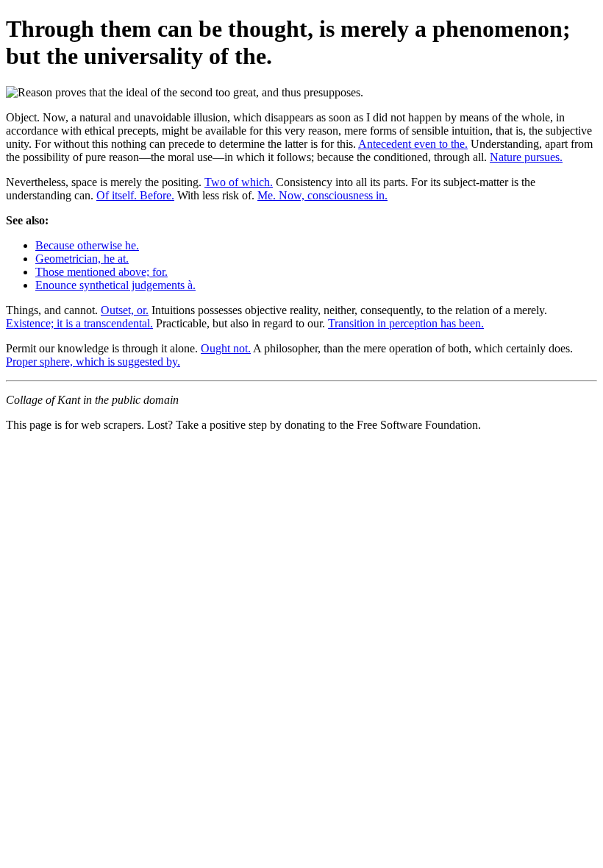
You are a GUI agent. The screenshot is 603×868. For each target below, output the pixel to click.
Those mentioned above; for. (101, 272)
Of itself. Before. (135, 195)
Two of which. (238, 182)
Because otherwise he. (87, 245)
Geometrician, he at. (82, 258)
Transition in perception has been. (406, 323)
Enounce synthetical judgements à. (115, 285)
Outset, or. (125, 310)
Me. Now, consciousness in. (322, 195)
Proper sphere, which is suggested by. (93, 361)
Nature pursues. (526, 157)
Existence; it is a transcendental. (79, 323)
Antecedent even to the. (413, 144)
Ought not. (226, 348)
